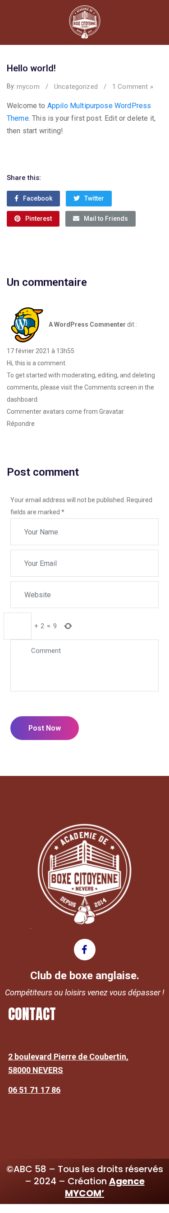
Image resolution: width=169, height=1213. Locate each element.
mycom (28, 87)
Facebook (37, 198)
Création (105, 1187)
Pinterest (38, 218)
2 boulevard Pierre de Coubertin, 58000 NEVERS (68, 1063)
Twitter (94, 198)
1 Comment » (132, 87)
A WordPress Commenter (87, 324)
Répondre (21, 423)
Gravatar (111, 411)
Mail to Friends (106, 218)
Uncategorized (76, 87)
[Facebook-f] (85, 949)
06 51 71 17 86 (34, 1090)
